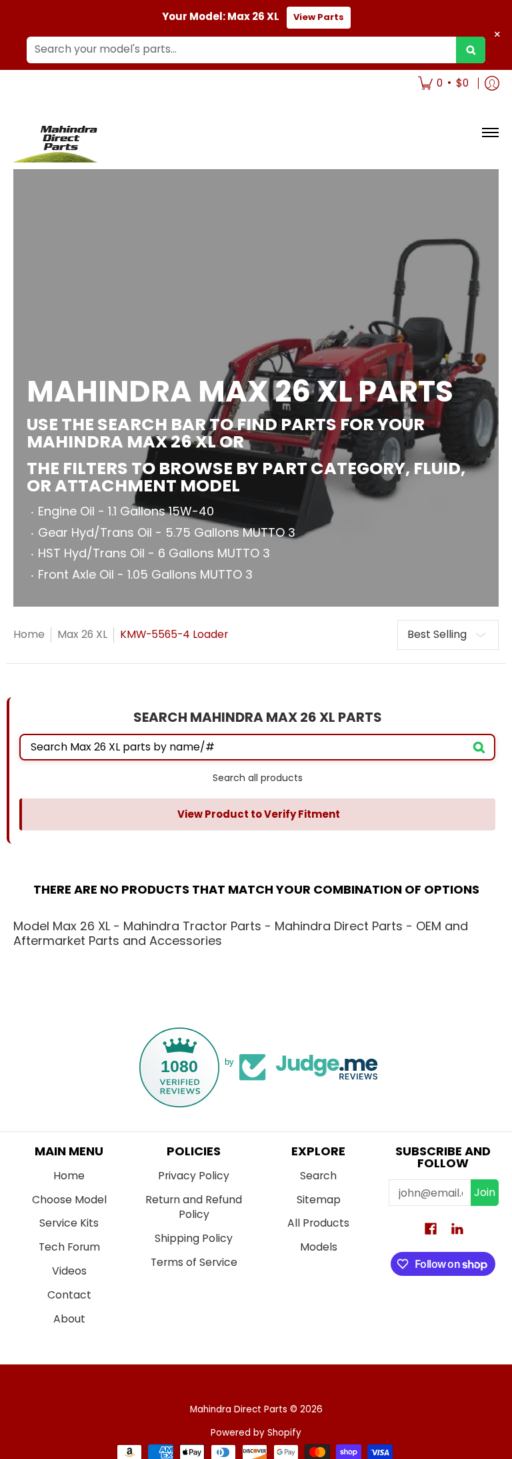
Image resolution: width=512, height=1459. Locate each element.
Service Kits (69, 1223)
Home (29, 634)
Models (318, 1247)
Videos (69, 1271)
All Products (318, 1223)
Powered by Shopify (256, 1432)
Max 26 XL (82, 634)
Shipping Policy (194, 1238)
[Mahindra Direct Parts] (63, 133)
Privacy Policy (193, 1175)
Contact (69, 1295)
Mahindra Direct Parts (238, 1409)
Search (318, 1175)
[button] (430, 1230)
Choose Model (69, 1199)
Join (484, 1192)
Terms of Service (194, 1262)
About (69, 1318)
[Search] (470, 50)
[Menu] (490, 133)
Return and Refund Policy (193, 1207)
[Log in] (492, 83)
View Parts (318, 17)
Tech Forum (69, 1247)
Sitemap (319, 1199)
